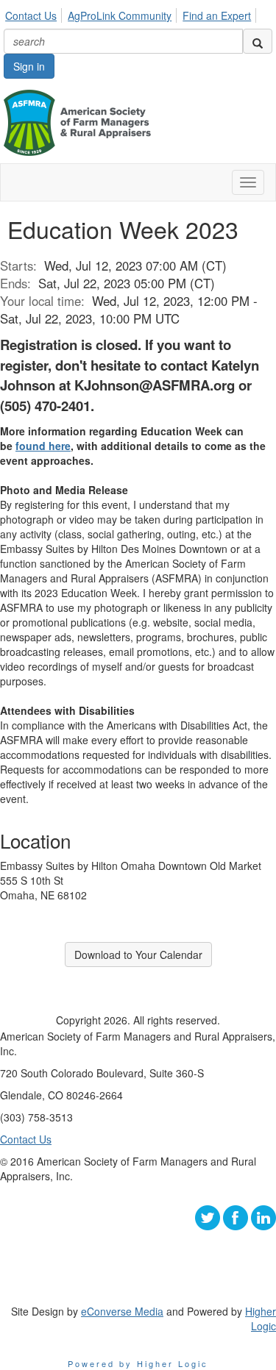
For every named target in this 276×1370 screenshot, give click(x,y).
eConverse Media (122, 1311)
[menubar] (132, 13)
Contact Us (31, 15)
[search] (257, 41)
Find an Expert (217, 15)
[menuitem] (35, 13)
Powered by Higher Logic (138, 1363)
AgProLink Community (119, 15)
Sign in (29, 66)
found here (43, 445)
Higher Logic (260, 1318)
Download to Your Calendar (138, 954)
